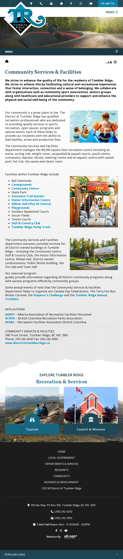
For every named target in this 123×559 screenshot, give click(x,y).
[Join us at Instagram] (81, 3)
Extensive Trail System (28, 196)
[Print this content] (115, 62)
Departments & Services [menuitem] (61, 464)
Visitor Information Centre (31, 200)
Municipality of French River (25, 19)
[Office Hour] (61, 3)
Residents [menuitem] (62, 470)
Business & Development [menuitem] (61, 482)
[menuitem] (61, 451)
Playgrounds (20, 208)
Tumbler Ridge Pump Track (31, 227)
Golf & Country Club (26, 223)
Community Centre (25, 188)
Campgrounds (22, 184)
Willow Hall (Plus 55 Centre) (31, 204)
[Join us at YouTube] (91, 3)
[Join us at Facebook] (71, 3)
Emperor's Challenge (48, 295)
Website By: (53, 536)
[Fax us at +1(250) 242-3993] (51, 3)
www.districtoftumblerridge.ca (27, 343)
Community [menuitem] (61, 476)
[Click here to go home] (7, 61)
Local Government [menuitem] (61, 458)
